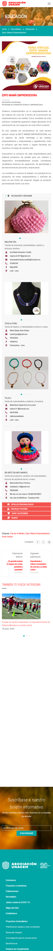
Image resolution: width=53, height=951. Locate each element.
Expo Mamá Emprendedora (37, 533)
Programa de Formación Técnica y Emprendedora (22, 105)
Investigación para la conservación (21, 938)
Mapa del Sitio (12, 908)
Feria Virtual (7, 536)
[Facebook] (37, 542)
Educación (30, 29)
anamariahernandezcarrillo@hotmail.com (25, 260)
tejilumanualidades (17, 416)
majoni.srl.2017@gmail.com (20, 256)
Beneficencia (11, 943)
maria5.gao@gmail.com (18, 334)
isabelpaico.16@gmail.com (20, 486)
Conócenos (11, 880)
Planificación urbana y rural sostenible (23, 927)
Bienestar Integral (14, 932)
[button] (20, 238)
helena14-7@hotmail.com (19, 409)
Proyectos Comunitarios (17, 921)
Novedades (16, 29)
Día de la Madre (17, 533)
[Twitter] (43, 542)
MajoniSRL (14, 267)
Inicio (4, 29)
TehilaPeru (13, 341)
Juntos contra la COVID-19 (18, 902)
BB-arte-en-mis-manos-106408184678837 (25, 494)
